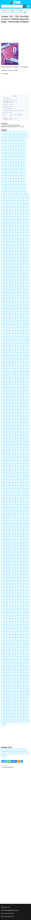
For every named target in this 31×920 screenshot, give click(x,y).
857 (27, 670)
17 (23, 138)
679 (10, 560)
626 (21, 525)
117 (26, 202)
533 (4, 468)
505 (15, 449)
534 (10, 468)
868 (4, 680)
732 (27, 591)
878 (4, 686)
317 (27, 328)
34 (8, 151)
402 (27, 382)
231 (21, 275)
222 (27, 268)
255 (15, 290)
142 (27, 218)
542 (27, 471)
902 (27, 699)
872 (27, 680)
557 (27, 480)
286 (21, 309)
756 (21, 607)
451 (21, 414)
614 (10, 518)
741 (21, 598)
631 (21, 528)
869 (10, 680)
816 (21, 645)
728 (4, 591)
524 (10, 461)
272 (27, 300)
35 (13, 151)
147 (27, 221)
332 (27, 338)
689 (10, 566)
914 (10, 708)
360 (15, 357)
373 (4, 366)
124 (10, 208)
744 (10, 601)
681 (21, 560)
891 (21, 693)
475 (15, 430)
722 (27, 585)
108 (4, 199)
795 (15, 632)
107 (27, 195)
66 (18, 170)
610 (15, 515)
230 (15, 275)
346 (21, 347)
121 (21, 205)
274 (10, 303)
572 (27, 490)
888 (4, 693)
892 (27, 693)
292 (27, 313)
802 (27, 636)
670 (15, 553)
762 (27, 610)
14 (8, 138)
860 (15, 674)
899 (10, 699)
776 (21, 620)
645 (15, 537)
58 (3, 167)
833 (4, 658)
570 (15, 490)
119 (9, 205)
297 (27, 316)
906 (21, 702)
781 (21, 623)
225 (15, 271)
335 (15, 341)
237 (27, 278)
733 (4, 594)
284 (10, 309)
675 (15, 556)
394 (10, 379)
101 (20, 192)
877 (27, 683)
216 (21, 265)
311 (21, 325)
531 (21, 465)
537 (27, 468)
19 (8, 142)
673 (4, 556)
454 (10, 417)
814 (10, 645)
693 (4, 569)
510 (15, 452)
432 (27, 401)
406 (21, 385)
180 (15, 243)
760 (15, 610)
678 (4, 560)
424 (10, 398)
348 (4, 351)
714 (10, 582)
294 (10, 316)
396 (21, 379)
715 (15, 582)
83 (3, 183)
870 (15, 680)
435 (15, 404)
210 (15, 262)
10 (16, 135)
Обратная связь (5, 907)
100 (14, 192)
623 (4, 525)
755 (15, 607)
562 (27, 484)
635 (15, 531)
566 (21, 487)
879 (10, 686)
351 (21, 351)
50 (13, 161)
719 (10, 585)
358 (4, 357)
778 (4, 623)
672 (27, 553)
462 (27, 420)
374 (10, 366)
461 (21, 420)
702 (27, 572)
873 (4, 683)
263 (4, 297)
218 (4, 268)
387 (27, 373)
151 (21, 224)
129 (10, 211)
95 (13, 189)
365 (15, 360)
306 (21, 322)
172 (27, 237)
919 (10, 712)
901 (21, 699)
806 (21, 639)
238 (4, 281)
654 (10, 544)
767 (27, 613)
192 (27, 249)
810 (15, 642)
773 (4, 620)
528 (4, 465)
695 (15, 569)
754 (10, 607)
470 (15, 427)
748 (4, 604)
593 (4, 506)
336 (21, 341)
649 (10, 541)
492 (27, 439)
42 (23, 154)
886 (21, 689)
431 (21, 401)
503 (4, 449)
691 (21, 566)
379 (10, 370)
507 (27, 449)
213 (4, 265)
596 (21, 506)
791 (21, 629)
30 (13, 148)
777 (27, 620)
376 (21, 366)
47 (23, 157)
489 (10, 439)
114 (9, 202)
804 (10, 639)
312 (27, 325)
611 (21, 515)
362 (27, 357)
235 (15, 278)
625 (15, 525)
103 (4, 195)
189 (10, 249)
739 (10, 598)
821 (21, 648)
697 (27, 569)
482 (27, 433)
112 (26, 199)
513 (4, 455)
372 (27, 363)
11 (21, 135)
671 (21, 553)
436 (21, 404)
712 (27, 579)
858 (4, 674)
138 (4, 218)
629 (10, 528)
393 (4, 379)
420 (15, 395)
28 (3, 148)
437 (27, 404)
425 (15, 398)
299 (10, 319)
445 (15, 411)
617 (27, 518)
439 (10, 408)
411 (21, 389)
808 (4, 642)
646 (21, 537)
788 (4, 629)
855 (15, 670)
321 (21, 332)
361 (21, 357)
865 (15, 677)
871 (21, 680)
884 (10, 689)
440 (15, 408)
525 (15, 461)
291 (21, 313)
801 (21, 636)
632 (27, 528)
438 (4, 408)
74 (8, 176)
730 (15, 591)
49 (8, 161)
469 (10, 427)
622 (27, 522)
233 (4, 278)
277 (27, 303)
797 (27, 632)
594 (10, 506)
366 (21, 360)
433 (4, 404)
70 (13, 173)
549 (10, 477)
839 (10, 661)
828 (4, 655)
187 (27, 246)
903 (4, 702)
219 (10, 268)
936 (21, 721)
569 (10, 490)
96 (18, 189)
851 (21, 667)
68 (3, 173)
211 (21, 262)
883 (4, 689)
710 (15, 579)
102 (25, 192)
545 (15, 474)
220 (15, 268)
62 (23, 167)
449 (10, 414)
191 (21, 249)
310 (15, 325)
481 (21, 433)
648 (4, 541)
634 (10, 531)
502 (27, 446)
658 (4, 547)
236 (21, 278)
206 (21, 259)
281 (21, 306)
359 (10, 357)
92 (23, 186)
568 (4, 490)
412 (27, 389)
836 (21, 658)
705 (15, 575)
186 (21, 246)
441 (21, 408)
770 (15, 617)
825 (15, 651)
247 (27, 284)
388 (4, 376)
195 (15, 252)
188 (4, 249)
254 (10, 290)
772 (27, 617)
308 (4, 325)
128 (4, 211)
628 (4, 528)
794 (10, 632)
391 (21, 376)
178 (4, 243)
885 (15, 689)
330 (15, 338)
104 (10, 195)
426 (21, 398)
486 (21, 436)
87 (23, 183)
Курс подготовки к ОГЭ (7, 913)
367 (27, 360)
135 (15, 214)
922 (27, 712)
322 (27, 332)
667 (27, 550)
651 (21, 541)
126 (21, 208)
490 (15, 439)
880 (15, 686)
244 (10, 284)
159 (10, 230)
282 (27, 306)
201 (21, 256)
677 (27, 556)
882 (27, 686)
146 (21, 221)
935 (15, 721)
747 (27, 601)
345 (15, 347)
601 (21, 509)
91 (18, 186)
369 (10, 363)
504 (10, 449)
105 (15, 195)
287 (27, 309)
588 (4, 503)
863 (4, 677)
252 (27, 287)
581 (21, 496)
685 (15, 563)
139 (10, 218)
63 (3, 170)
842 (27, 661)
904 (10, 702)
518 (4, 458)
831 (21, 655)
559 (10, 484)
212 (27, 262)
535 (15, 468)
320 (15, 332)
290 (15, 313)
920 (15, 712)
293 (4, 316)
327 (27, 335)
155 (15, 227)
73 (3, 176)
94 (8, 189)
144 (10, 221)
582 (27, 496)
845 (15, 664)
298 (4, 319)
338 (4, 344)
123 (4, 208)
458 (4, 420)
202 (27, 256)
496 (21, 442)
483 (4, 436)
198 (4, 256)
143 (4, 221)
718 (4, 585)
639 (10, 534)
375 (15, 366)
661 (21, 547)
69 (8, 173)
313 (4, 328)
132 (27, 211)
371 (21, 363)
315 (15, 328)
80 (13, 180)
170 (15, 237)
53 (3, 164)
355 (15, 354)
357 (27, 354)
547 (27, 474)
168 (4, 237)
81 (18, 180)
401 (21, 382)
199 (10, 256)
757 (27, 607)
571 (21, 490)
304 (10, 322)
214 (10, 265)
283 (4, 309)
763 (4, 613)
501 (21, 446)
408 (4, 389)
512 (27, 452)
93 (3, 189)
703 (4, 575)
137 (27, 214)
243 (4, 284)
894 (10, 696)
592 (27, 503)
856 (21, 670)
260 (15, 294)
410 (15, 389)
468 (4, 427)
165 (15, 233)
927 (27, 715)
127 (27, 208)
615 (15, 518)
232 (27, 275)
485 (15, 436)
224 (10, 271)
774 (10, 620)
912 (27, 705)
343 (4, 347)
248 (4, 287)
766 (21, 613)
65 (13, 170)
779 (10, 623)
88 (3, 186)
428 (4, 401)
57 (23, 164)
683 (4, 563)
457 (27, 417)
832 (27, 655)
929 (10, 718)
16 (18, 138)
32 (23, 148)
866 (21, 677)
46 (18, 157)
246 (21, 284)
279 (10, 306)
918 (4, 712)
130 (15, 211)
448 (4, 414)
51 (18, 161)
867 (27, 677)
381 (21, 370)
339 (10, 344)
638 (4, 534)
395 (15, 379)
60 (13, 167)
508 (4, 452)
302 (27, 319)
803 (4, 639)
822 (27, 648)
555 (15, 480)
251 (21, 287)
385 (15, 373)
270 (15, 300)
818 (4, 648)
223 (4, 271)
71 (18, 173)
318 (4, 332)
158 (4, 230)
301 (21, 319)
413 (4, 392)
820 (15, 648)
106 (21, 195)
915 (15, 708)
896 (21, 696)
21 (18, 142)
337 (27, 341)
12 (26, 135)
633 (4, 531)
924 (10, 715)
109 (10, 199)
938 (4, 724)
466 (21, 423)
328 (4, 338)
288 (4, 313)
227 (27, 271)
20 (13, 142)
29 (8, 148)
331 (21, 338)
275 (15, 303)
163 (4, 233)
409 (10, 389)
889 (10, 693)
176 (21, 240)
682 (27, 560)
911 (21, 705)
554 (10, 480)
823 (4, 651)
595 (15, 506)
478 (4, 433)
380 (15, 370)
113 (4, 202)
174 (10, 240)
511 (21, 452)
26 (18, 145)
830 (15, 655)
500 (15, 446)
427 (27, 398)
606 (21, 512)
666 (21, 550)
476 (21, 430)
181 (21, 243)
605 (15, 512)
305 (15, 322)
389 (10, 376)
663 (4, 550)
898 (4, 699)
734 (10, 594)
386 (21, 373)
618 (4, 522)
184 (10, 246)
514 (10, 455)
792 (27, 629)
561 (21, 484)
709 (10, 579)
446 (21, 411)
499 (10, 446)
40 (13, 154)
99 (8, 192)
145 (15, 221)
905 (15, 702)
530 (15, 465)
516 (21, 455)
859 (10, 674)
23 (3, 145)
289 (10, 313)
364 (10, 360)
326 (21, 335)
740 (15, 598)
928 (4, 718)
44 (8, 157)
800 (15, 636)
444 (10, 411)
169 (10, 237)
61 (18, 167)
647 (27, 537)
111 (21, 199)
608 (4, 515)
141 (21, 218)
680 (15, 560)
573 (4, 493)
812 (27, 642)
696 (21, 569)
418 (4, 395)
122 (27, 205)
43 (3, 157)
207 (27, 259)
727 (27, 588)
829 (10, 655)
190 (15, 249)
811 (21, 642)
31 (18, 148)
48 (3, 161)
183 (4, 246)
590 (15, 503)
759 (10, 610)
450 (15, 414)
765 (15, 613)
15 (13, 138)
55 (13, 164)
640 (15, 534)
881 (21, 686)
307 (27, 322)
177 (27, 240)
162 (27, 230)
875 (15, 683)
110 (15, 199)
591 (21, 503)
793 (4, 632)
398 (4, 382)
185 (15, 246)
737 (27, 594)
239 (10, 281)
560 (15, 484)
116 (21, 202)
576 (21, 493)
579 (10, 496)
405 (15, 385)
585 (15, 499)
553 (4, 480)
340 (15, 344)
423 (4, 398)
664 (10, 550)
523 (4, 461)
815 (15, 645)
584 (10, 499)
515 (15, 455)
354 (10, 354)
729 (10, 591)
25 (13, 145)
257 (27, 290)
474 (10, 430)
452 (27, 414)
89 (8, 186)
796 (21, 632)
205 (15, 259)
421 (21, 395)
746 (21, 601)
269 (10, 300)
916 (21, 708)
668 (4, 553)
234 (10, 278)
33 (3, 151)
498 (4, 446)
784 (10, 626)
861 (21, 674)
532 (27, 465)
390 (15, 376)
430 (15, 401)
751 (21, 604)
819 (10, 648)
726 (21, 588)
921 (21, 712)
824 (10, 651)
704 (10, 575)
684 (10, 563)
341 (21, 344)
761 (21, 610)
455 (15, 417)
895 (15, 696)
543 (4, 474)
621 (21, 522)
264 (10, 297)
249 (10, 287)
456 (21, 417)
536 (21, 468)
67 (23, 170)
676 (21, 556)
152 (27, 224)
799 (10, 636)
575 (15, 493)
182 (27, 243)
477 (27, 430)
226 (21, 271)
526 (21, 461)
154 (10, 227)
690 (15, 566)
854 (10, 670)
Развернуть (4, 123)
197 (27, 252)
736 (21, 594)
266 (21, 297)
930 (15, 718)
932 (27, 718)
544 (10, 474)
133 (4, 214)
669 (10, 553)
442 (27, 408)
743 (4, 601)
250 (15, 287)
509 (10, 452)
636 (21, 531)
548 (4, 477)
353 (4, 354)
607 (27, 512)
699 (10, 572)
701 (21, 572)
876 (21, 683)
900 (15, 699)
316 (21, 328)
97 (23, 189)
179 (10, 243)
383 (4, 373)
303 (4, 322)
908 (4, 705)
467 (27, 423)
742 (27, 598)
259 (10, 294)
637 (27, 531)
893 (4, 696)
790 (15, 629)
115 (15, 202)
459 (10, 420)
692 (27, 566)
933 (4, 721)
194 (10, 252)
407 (27, 385)
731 (21, 591)
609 (10, 515)
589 (10, 503)
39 (8, 154)
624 (10, 525)
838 (4, 661)
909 (10, 705)
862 (27, 674)
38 (3, 154)
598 (4, 509)
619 (10, 522)
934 (10, 721)
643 (4, 537)
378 (4, 370)
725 (15, 588)
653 (4, 544)
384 (10, 373)
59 (8, 167)
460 (15, 420)
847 (27, 664)
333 (4, 341)
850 (15, 667)
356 (21, 354)
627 (27, 525)
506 (21, 449)
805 (15, 639)
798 (4, 636)
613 (4, 518)
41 (18, 154)
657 (27, 544)
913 (4, 708)
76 (18, 176)
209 (10, 262)
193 (4, 252)
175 (15, 240)
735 (15, 594)
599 (10, 509)
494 (10, 442)
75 (13, 176)
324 (10, 335)
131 (21, 211)
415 (15, 392)
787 (27, 626)
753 (4, 607)
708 (4, 579)
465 (15, 423)
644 (10, 537)
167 (27, 233)
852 (27, 667)
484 (10, 436)
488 (4, 439)
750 (15, 604)
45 (13, 157)
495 (15, 442)
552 (27, 477)
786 (21, 626)
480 (15, 433)
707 (27, 575)
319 (10, 332)
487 (27, 436)
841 (21, 661)
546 (21, 474)
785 (15, 626)
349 (10, 351)
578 (4, 496)
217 (27, 265)
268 (4, 300)
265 (15, 297)
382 (27, 370)
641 (21, 534)
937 (27, 721)
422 (27, 395)
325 (15, 335)
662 (27, 547)
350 (15, 351)
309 (10, 325)
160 (15, 230)
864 (10, 677)
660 (15, 547)
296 (21, 316)
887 (27, 689)
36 (18, 151)
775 (15, 620)
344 (10, 347)
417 (27, 392)
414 (10, 392)
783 (4, 626)
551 (21, 477)
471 (21, 427)
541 (21, 471)
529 (10, 465)
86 (18, 183)
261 (21, 294)
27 (23, 145)
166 (21, 233)
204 (10, 259)
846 (21, 664)
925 (15, 715)
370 (15, 363)
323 (4, 335)
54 (8, 164)
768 (4, 617)
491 (21, 439)
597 (27, 506)
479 (10, 433)
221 (21, 268)
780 (15, 623)
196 (21, 252)
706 (21, 575)
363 (4, 360)
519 (10, 458)
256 (21, 290)
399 (10, 382)
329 (10, 338)
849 (10, 667)
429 (10, 401)
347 (27, 347)
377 (27, 366)
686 (21, 563)
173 (4, 240)
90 (13, 186)
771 (21, 617)
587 (27, 499)
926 (21, 715)
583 (4, 499)
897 (27, 696)
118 (4, 205)
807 (27, 639)
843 (4, 664)
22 (23, 142)
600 (15, 509)
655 (15, 544)
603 (4, 512)
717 (27, 582)
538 (4, 471)
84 (8, 183)
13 (3, 138)
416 (21, 392)
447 (27, 411)
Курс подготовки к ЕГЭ (7, 916)
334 (10, 341)
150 (15, 224)
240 (15, 281)
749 (10, 604)
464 (10, 423)
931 (21, 718)
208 (4, 262)
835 (15, 658)
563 (4, 487)
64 (8, 170)
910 (15, 705)
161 (21, 230)
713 (4, 582)
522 (27, 458)
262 (27, 294)
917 (27, 708)
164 (10, 233)
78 (3, 180)
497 (27, 442)
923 (4, 715)
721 (21, 585)
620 (15, 522)
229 (10, 275)
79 (8, 180)
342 (27, 344)
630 (15, 528)
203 (4, 259)
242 (27, 281)
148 (4, 224)
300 (15, 319)
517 (27, 455)
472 (27, 427)
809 (10, 642)
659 (10, 547)
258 (4, 294)
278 (4, 306)
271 (21, 300)
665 (15, 550)
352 (27, 351)
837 (27, 658)
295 (15, 316)
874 (10, 683)
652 (27, 541)
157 (27, 227)
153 (4, 227)
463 (4, 423)
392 (27, 376)
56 (18, 164)
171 (21, 237)
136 (21, 214)
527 (27, 461)
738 (4, 598)
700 (15, 572)
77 (23, 176)
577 (27, 493)
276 (21, 303)
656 (21, 544)
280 (15, 306)
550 (15, 477)
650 (15, 541)
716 (21, 582)
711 (21, 579)
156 (21, 227)
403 (4, 385)
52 (23, 161)
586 (21, 499)
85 (13, 183)
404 (10, 385)
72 (23, 173)
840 (15, 661)
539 (10, 471)
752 (27, 604)
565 (15, 487)
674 (10, 556)
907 (27, 702)
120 (15, 205)
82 (23, 180)
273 (4, 303)
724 (10, 588)
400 (15, 382)
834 (10, 658)
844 (10, 664)
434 (10, 404)
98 (3, 192)
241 (21, 281)
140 (15, 218)
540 (15, 471)
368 (4, 363)
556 (21, 480)
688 (4, 566)
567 (27, 487)
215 (15, 265)
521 (21, 458)
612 (27, 515)
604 (10, 512)
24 (8, 145)
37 (23, 151)
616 (21, 518)
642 (27, 534)
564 (10, 487)
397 (27, 379)
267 (27, 297)
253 (4, 290)
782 (27, 623)
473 (4, 430)
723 (4, 588)
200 (15, 256)
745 (15, 601)
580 (15, 496)
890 (15, 693)
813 (4, 645)
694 (10, 569)
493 (4, 442)
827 (27, 651)
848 (4, 667)
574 (10, 493)
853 (4, 670)
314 (10, 328)
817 (27, 645)
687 (27, 563)
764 (10, 613)
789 (10, 629)
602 (27, 509)
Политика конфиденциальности (10, 910)
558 (4, 484)
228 (4, 275)
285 (15, 309)
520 (15, 458)
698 (4, 572)
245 (15, 284)
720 (15, 585)
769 (10, 617)
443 (4, 411)
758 (4, 610)
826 (21, 651)
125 (15, 208)
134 (10, 214)
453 (4, 417)
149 (10, 224)
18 (3, 142)
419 (10, 395)
